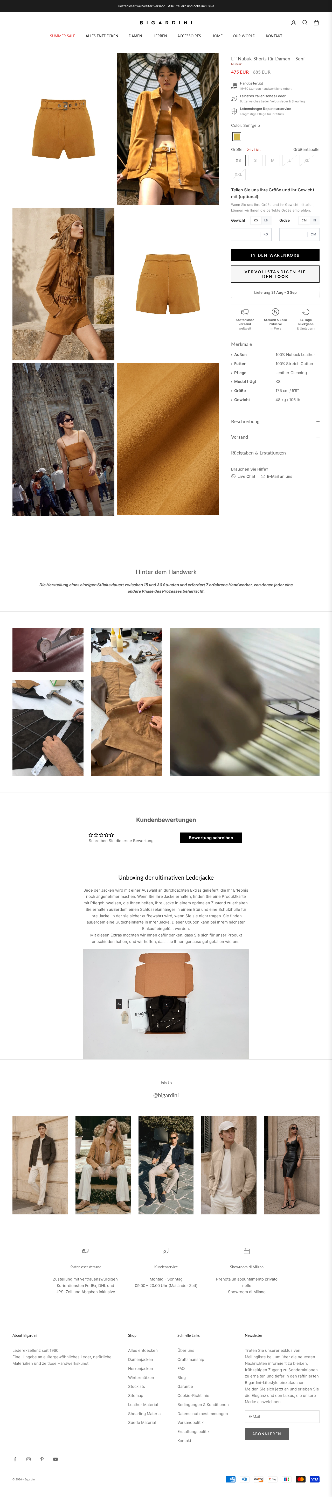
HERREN (160, 36)
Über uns (185, 1350)
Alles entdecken (143, 1350)
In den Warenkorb (275, 255)
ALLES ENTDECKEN (102, 36)
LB (266, 220)
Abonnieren (266, 1434)
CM (304, 220)
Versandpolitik (190, 1422)
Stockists (136, 1386)
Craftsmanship (190, 1359)
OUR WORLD (244, 36)
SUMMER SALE (62, 36)
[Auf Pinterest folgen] (42, 1459)
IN (314, 220)
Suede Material (142, 1422)
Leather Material (143, 1404)
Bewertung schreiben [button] (211, 837)
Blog (181, 1377)
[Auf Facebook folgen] (15, 1459)
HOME (217, 36)
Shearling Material (145, 1413)
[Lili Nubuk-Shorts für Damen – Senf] (236, 136)
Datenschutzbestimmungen (202, 1413)
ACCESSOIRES (189, 36)
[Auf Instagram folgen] (28, 1459)
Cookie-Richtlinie (193, 1395)
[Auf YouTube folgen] (55, 1459)
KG (256, 220)
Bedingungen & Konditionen (203, 1404)
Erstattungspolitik (193, 1431)
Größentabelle (306, 149)
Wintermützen (141, 1377)
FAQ (181, 1368)
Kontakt (184, 1440)
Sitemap (135, 1395)
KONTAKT (274, 36)
